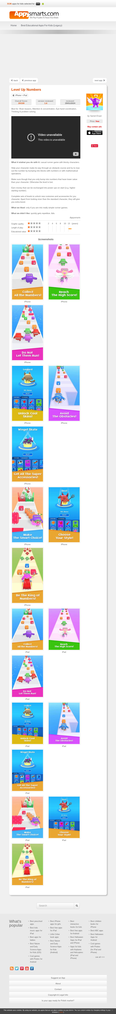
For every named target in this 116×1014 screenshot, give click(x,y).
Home (14, 25)
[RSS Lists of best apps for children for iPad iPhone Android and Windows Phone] (12, 968)
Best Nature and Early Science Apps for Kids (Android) (56, 946)
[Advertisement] (58, 56)
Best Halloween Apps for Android (97, 937)
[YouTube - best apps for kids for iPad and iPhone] (27, 968)
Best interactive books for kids (76, 924)
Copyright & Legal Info (58, 995)
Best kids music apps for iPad (36, 931)
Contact (58, 989)
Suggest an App (58, 978)
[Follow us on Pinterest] (22, 968)
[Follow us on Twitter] (17, 968)
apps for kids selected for (23, 4)
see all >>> (100, 957)
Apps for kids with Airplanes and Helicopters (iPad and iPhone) (76, 952)
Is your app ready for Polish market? (58, 1000)
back (15, 80)
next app (99, 80)
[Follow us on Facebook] (32, 968)
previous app (30, 80)
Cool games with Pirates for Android (36, 959)
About (58, 983)
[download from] (95, 132)
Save (95, 146)
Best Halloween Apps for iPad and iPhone (76, 940)
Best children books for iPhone (96, 924)
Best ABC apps (97, 930)
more (61, 1012)
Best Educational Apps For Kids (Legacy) (41, 25)
